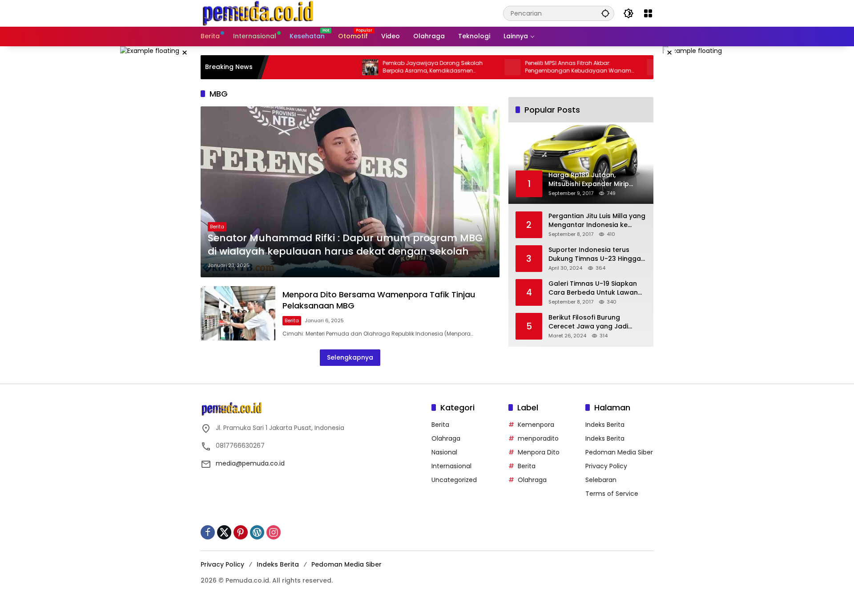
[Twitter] (224, 532)
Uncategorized (454, 479)
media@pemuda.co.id (250, 463)
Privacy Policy (606, 466)
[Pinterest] (241, 532)
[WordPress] (257, 532)
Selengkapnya (350, 357)
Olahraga (445, 438)
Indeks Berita (604, 424)
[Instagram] (273, 532)
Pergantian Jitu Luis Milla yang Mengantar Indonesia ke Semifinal (596, 220)
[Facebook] (208, 532)
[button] (605, 13)
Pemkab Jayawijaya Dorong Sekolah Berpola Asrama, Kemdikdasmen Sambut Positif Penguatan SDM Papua (412, 67)
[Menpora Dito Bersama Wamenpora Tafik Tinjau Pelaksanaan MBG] (238, 313)
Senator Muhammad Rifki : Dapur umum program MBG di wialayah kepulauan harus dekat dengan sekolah (345, 245)
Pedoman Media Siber (619, 452)
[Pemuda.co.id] (259, 12)
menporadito (538, 438)
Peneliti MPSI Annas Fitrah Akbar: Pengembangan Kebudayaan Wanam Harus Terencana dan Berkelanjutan (557, 67)
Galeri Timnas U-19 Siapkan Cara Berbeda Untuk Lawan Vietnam (593, 288)
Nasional (444, 452)
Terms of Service (611, 493)
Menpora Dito (539, 452)
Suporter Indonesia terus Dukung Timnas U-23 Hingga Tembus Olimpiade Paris (594, 254)
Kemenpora (536, 424)
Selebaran (600, 479)
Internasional (451, 466)
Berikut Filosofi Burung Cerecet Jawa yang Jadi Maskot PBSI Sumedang (588, 322)
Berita (217, 226)
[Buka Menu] (648, 13)
